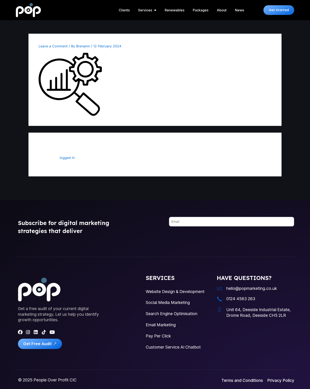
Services (145, 10)
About (221, 10)
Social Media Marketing (168, 302)
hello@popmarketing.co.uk (251, 288)
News (239, 10)
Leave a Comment (53, 46)
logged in (67, 158)
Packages (200, 10)
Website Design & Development (175, 291)
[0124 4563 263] (219, 299)
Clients (124, 10)
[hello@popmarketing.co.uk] (219, 288)
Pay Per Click (158, 335)
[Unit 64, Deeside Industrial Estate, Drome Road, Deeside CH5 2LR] (219, 309)
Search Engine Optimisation (171, 313)
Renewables (174, 10)
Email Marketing (161, 324)
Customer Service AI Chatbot (173, 347)
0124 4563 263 (240, 298)
